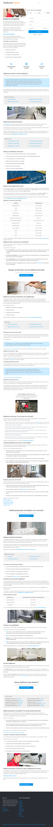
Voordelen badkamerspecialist (36, 101)
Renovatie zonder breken (13, 324)
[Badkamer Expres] (12, 3)
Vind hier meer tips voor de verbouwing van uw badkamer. (13, 732)
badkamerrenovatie (9, 124)
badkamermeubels (16, 576)
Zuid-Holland (21, 816)
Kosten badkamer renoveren (13, 141)
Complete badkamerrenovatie (35, 324)
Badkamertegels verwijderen (8, 502)
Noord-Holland (21, 810)
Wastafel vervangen (7, 499)
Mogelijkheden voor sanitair (35, 556)
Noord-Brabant (21, 809)
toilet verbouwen (9, 348)
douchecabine (29, 348)
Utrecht (20, 813)
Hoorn (42, 700)
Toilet (7, 641)
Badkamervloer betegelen (8, 503)
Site (10, 824)
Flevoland (20, 802)
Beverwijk (20, 700)
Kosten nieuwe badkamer (13, 558)
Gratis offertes (5, 809)
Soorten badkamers (34, 558)
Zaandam (42, 705)
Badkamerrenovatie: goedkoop (36, 143)
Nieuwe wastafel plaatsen (8, 500)
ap (12, 824)
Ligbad (7, 635)
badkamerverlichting (25, 489)
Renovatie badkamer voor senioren (36, 326)
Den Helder (21, 702)
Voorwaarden (20, 824)
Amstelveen (18, 698)
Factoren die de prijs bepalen (13, 143)
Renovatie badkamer (12, 99)
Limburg (20, 807)
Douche (7, 631)
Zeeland (20, 814)
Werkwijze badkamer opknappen (36, 141)
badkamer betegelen (22, 675)
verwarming (39, 262)
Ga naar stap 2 (38, 31)
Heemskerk (19, 703)
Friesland (20, 803)
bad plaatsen (16, 348)
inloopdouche (11, 359)
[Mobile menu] (39, 3)
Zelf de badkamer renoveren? (35, 145)
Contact (36, 824)
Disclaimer (15, 824)
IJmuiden (43, 703)
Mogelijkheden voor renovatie (14, 145)
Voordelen (10, 556)
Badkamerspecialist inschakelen (36, 99)
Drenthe (20, 800)
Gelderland (21, 805)
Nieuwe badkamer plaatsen (13, 101)
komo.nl (7, 730)
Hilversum (42, 698)
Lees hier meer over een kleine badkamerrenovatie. (12, 377)
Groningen (21, 806)
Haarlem (19, 705)
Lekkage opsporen (6, 505)
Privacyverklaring (32, 824)
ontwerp (37, 422)
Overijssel (21, 812)
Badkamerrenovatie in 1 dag (13, 326)
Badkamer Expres (6, 824)
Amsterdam (39, 702)
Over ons (4, 807)
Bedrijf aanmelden (6, 810)
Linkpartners (25, 824)
